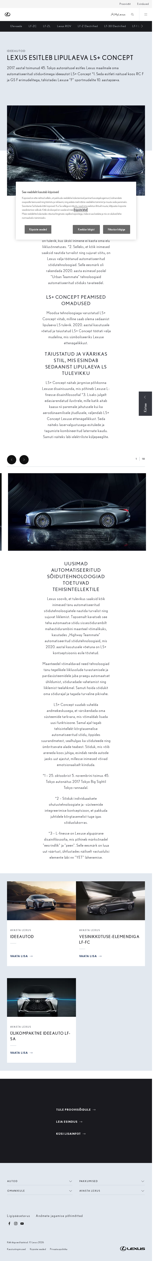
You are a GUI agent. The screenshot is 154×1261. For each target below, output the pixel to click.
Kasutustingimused (16, 1249)
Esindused (143, 3)
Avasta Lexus (89, 1190)
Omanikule (16, 1190)
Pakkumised (88, 1181)
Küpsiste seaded (38, 1249)
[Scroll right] (140, 26)
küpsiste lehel (80, 210)
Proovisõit (125, 3)
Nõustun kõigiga (116, 229)
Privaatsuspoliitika (58, 1249)
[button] (77, 512)
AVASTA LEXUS (20, 930)
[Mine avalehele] (8, 14)
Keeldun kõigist (86, 229)
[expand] (145, 14)
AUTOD (12, 1181)
